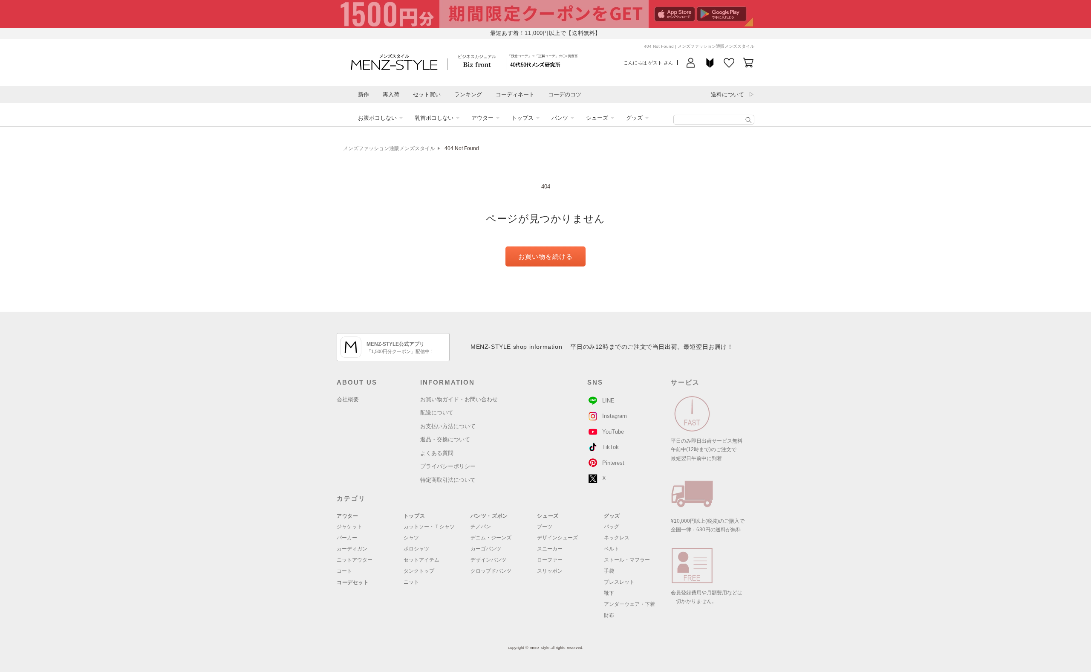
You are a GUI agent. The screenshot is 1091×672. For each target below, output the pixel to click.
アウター (482, 118)
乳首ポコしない (434, 118)
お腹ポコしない (377, 118)
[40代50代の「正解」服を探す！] (748, 120)
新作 (363, 94)
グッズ (634, 118)
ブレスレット (619, 582)
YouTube (613, 432)
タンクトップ (419, 571)
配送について (436, 412)
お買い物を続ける (545, 256)
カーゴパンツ (485, 549)
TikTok (610, 447)
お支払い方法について (448, 426)
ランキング (468, 94)
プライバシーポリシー (448, 466)
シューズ (597, 118)
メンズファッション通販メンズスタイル (389, 148)
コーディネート (515, 94)
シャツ (411, 538)
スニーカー (550, 549)
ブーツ (544, 527)
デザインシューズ (557, 538)
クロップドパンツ (490, 571)
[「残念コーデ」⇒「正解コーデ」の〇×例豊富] (535, 64)
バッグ (611, 527)
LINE (608, 400)
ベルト (611, 549)
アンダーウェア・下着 (629, 604)
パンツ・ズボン (489, 516)
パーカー (347, 538)
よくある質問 (436, 453)
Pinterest (613, 463)
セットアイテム (421, 560)
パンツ (559, 118)
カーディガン (352, 549)
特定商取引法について (448, 480)
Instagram (614, 416)
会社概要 (348, 399)
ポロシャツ (416, 549)
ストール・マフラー (627, 560)
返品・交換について (445, 439)
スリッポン (550, 571)
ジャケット (349, 527)
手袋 (609, 571)
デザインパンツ (488, 560)
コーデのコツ (564, 94)
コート (344, 571)
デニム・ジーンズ (490, 538)
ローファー (550, 560)
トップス (522, 118)
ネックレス (616, 538)
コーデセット (353, 582)
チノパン (480, 527)
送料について (727, 94)
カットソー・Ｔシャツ (429, 527)
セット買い (427, 94)
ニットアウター (354, 560)
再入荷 (391, 94)
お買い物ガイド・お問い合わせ (459, 399)
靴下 (609, 593)
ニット (411, 582)
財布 (609, 615)
